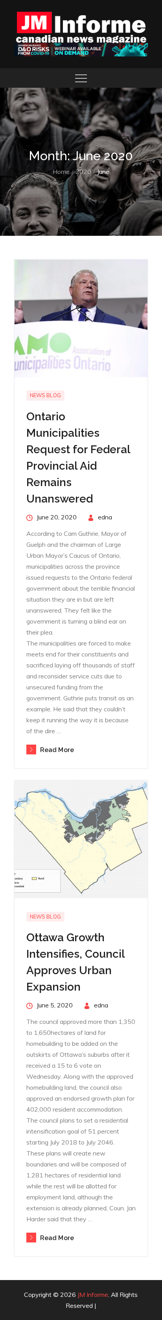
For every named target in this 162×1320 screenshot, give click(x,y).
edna (105, 517)
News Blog (45, 395)
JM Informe (92, 1294)
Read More (57, 750)
